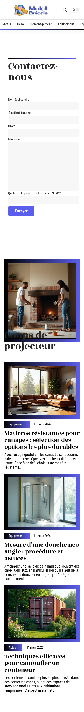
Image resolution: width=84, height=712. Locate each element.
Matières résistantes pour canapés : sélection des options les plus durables (42, 440)
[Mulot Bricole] (31, 9)
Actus (12, 647)
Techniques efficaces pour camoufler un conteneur (34, 663)
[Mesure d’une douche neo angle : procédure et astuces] (42, 502)
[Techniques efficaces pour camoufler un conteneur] (42, 613)
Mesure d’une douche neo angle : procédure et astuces (41, 551)
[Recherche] (65, 9)
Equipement (16, 424)
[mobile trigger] (8, 9)
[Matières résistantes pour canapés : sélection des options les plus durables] (42, 390)
